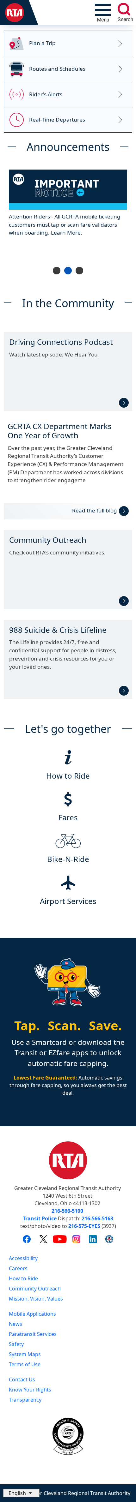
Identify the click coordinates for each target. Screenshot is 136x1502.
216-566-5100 (67, 1210)
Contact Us (22, 1379)
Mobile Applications (32, 1313)
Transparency (25, 1399)
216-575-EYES (84, 1226)
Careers (18, 1268)
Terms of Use (24, 1364)
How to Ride (23, 1278)
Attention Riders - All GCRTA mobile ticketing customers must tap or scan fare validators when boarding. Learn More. (65, 224)
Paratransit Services (33, 1334)
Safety (16, 1344)
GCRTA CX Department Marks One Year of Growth (60, 430)
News (15, 1323)
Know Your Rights (30, 1389)
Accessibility (23, 1258)
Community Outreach (35, 1288)
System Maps (25, 1354)
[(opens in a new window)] (27, 1239)
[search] (124, 9)
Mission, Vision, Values (36, 1298)
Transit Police (40, 1218)
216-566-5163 (97, 1218)
